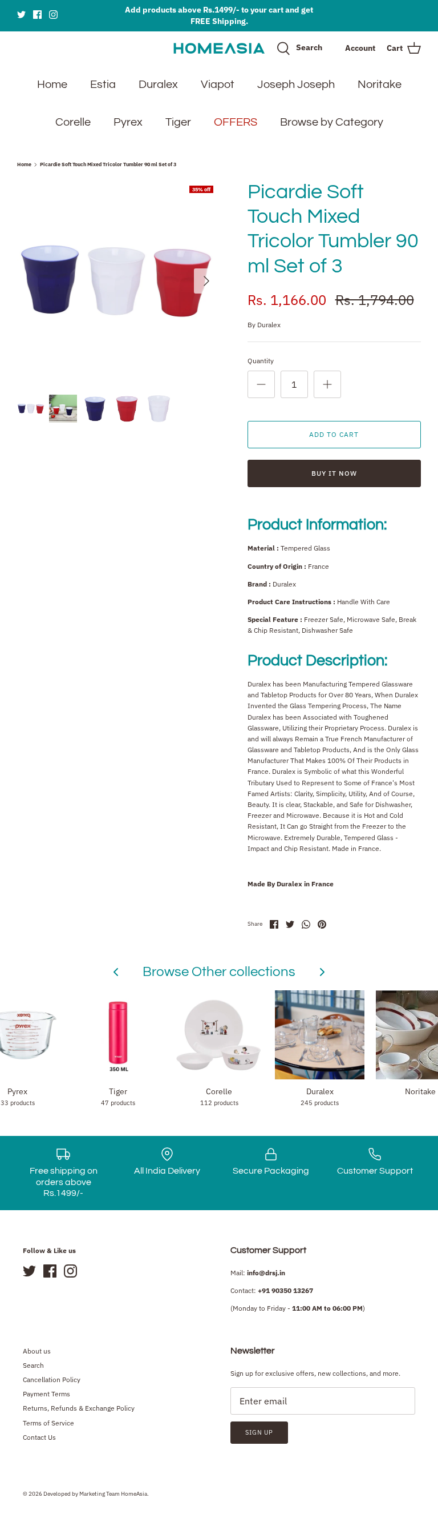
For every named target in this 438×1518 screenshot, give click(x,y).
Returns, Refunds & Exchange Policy (79, 1408)
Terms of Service (48, 1423)
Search (33, 1365)
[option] (118, 281)
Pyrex (128, 122)
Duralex (158, 84)
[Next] (206, 281)
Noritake (380, 84)
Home (52, 84)
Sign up (259, 1432)
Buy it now (334, 473)
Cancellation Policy (51, 1379)
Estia (103, 84)
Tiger (178, 122)
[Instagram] (53, 14)
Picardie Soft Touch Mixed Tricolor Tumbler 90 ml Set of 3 (108, 164)
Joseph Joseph (296, 84)
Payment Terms (46, 1394)
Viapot (217, 84)
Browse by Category (331, 122)
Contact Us (39, 1437)
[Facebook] (37, 14)
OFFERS (235, 122)
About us (37, 1351)
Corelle (73, 122)
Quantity (261, 360)
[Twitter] (21, 14)
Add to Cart (334, 434)
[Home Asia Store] (219, 48)
